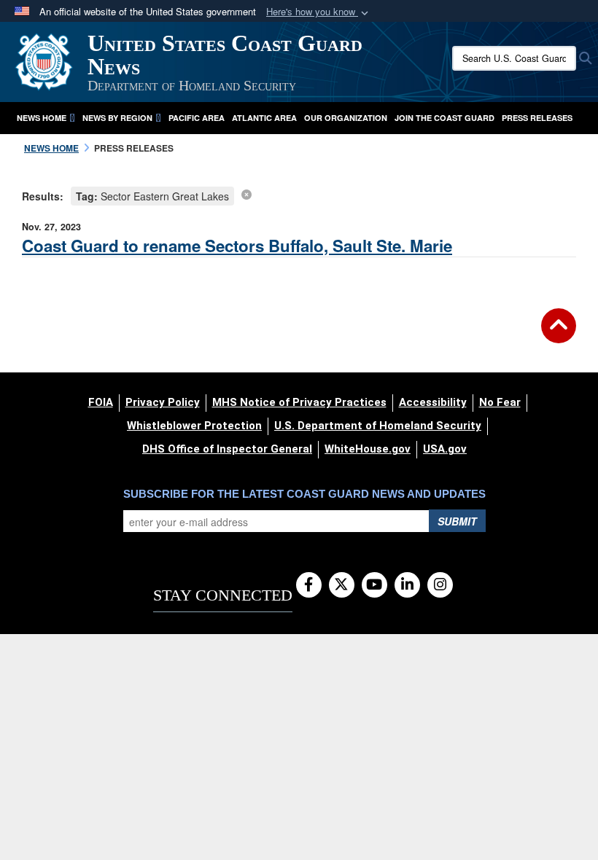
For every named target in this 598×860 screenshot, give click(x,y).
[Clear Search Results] (246, 194)
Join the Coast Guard (444, 117)
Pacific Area (196, 117)
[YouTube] (374, 585)
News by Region (117, 117)
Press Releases (537, 117)
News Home (41, 117)
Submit (457, 521)
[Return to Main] (558, 334)
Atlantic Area (264, 117)
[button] (318, 12)
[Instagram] (440, 585)
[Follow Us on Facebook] (309, 585)
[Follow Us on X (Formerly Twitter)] (341, 585)
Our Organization (345, 117)
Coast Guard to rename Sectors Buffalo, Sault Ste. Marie (237, 245)
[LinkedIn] (407, 585)
